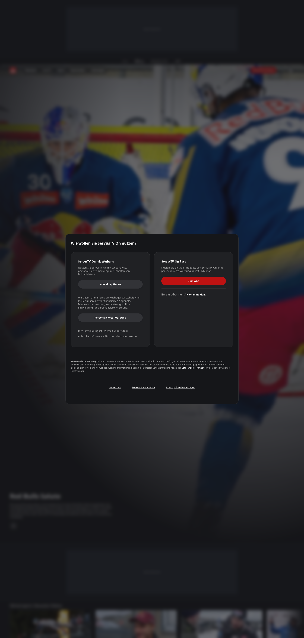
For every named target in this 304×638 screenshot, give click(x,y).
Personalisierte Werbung (110, 317)
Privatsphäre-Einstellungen (180, 387)
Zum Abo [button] (193, 280)
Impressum (115, 387)
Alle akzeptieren (110, 284)
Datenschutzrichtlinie (143, 387)
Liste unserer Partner (193, 368)
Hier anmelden (195, 294)
